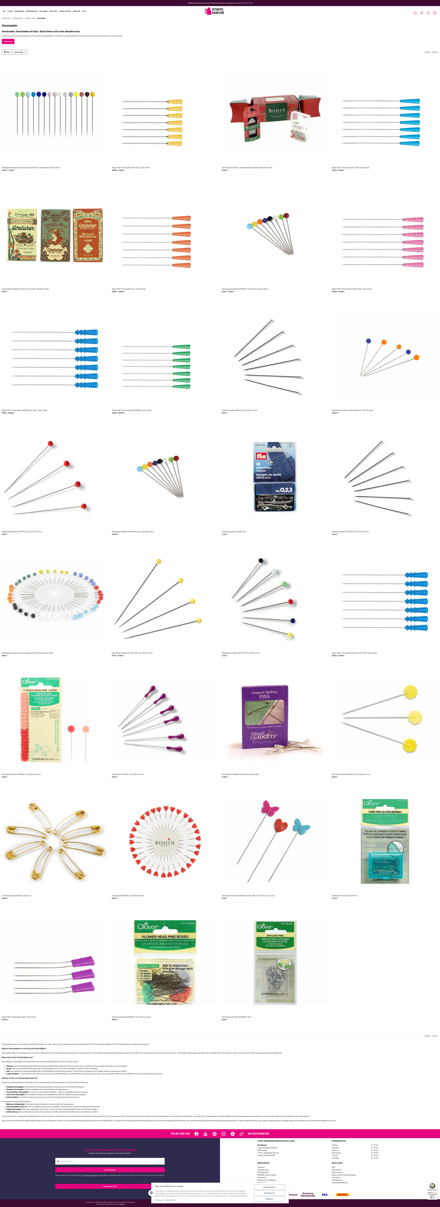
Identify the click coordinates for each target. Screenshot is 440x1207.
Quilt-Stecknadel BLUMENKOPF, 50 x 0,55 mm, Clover (21, 774)
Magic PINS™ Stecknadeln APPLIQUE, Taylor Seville (131, 168)
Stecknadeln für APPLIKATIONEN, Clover (237, 1017)
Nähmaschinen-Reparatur (266, 1180)
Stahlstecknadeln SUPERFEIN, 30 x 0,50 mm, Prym (350, 532)
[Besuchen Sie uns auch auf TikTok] (233, 1134)
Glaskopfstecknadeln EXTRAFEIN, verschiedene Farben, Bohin (245, 289)
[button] (415, 13)
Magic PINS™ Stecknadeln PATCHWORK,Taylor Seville (131, 410)
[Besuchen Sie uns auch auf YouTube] (205, 1134)
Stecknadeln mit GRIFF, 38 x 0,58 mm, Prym (128, 774)
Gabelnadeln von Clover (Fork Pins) (344, 896)
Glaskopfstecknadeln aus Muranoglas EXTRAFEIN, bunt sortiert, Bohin (27, 653)
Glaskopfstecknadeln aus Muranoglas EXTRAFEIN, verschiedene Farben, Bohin (31, 168)
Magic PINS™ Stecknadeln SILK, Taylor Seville (129, 289)
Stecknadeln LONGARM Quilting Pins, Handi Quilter (240, 774)
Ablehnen (269, 1199)
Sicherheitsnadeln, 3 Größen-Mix (234, 532)
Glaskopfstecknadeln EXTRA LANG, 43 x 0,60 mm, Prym (132, 653)
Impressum (159, 1200)
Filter (7, 52)
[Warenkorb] (435, 13)
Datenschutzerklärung (91, 1175)
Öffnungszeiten (263, 1172)
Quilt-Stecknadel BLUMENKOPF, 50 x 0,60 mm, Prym (351, 774)
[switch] (432, 1197)
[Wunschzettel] (428, 13)
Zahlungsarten (337, 1180)
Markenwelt (261, 1177)
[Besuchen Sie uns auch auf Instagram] (224, 1134)
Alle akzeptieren (269, 1187)
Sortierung (19, 52)
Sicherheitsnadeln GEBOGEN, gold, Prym (16, 896)
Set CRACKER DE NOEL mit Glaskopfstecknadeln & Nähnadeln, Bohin (247, 168)
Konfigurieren (269, 1193)
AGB (333, 1167)
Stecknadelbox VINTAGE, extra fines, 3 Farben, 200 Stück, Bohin (25, 289)
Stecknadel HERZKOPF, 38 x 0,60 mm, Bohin (128, 896)
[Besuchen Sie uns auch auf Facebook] (196, 1134)
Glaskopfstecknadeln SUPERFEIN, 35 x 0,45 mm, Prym (22, 532)
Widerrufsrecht (337, 1172)
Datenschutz (170, 1200)
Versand (122, 1204)
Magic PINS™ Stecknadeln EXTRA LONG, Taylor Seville (352, 289)
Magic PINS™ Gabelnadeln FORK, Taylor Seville (19, 1017)
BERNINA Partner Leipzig (266, 1175)
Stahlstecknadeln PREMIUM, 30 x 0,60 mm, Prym (239, 410)
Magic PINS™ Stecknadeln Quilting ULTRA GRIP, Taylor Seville (354, 653)
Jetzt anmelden (110, 1170)
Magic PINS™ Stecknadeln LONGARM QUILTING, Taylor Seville (24, 410)
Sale (84, 11)
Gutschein (261, 1167)
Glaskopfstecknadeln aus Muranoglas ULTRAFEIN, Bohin (352, 410)
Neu (4, 11)
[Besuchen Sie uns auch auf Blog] (242, 1134)
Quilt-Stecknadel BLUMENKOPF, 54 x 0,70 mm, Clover (131, 1017)
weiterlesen (8, 41)
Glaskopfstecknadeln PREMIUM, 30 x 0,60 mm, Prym (241, 653)
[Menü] (436, 1183)
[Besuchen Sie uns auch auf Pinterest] (214, 1134)
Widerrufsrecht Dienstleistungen (344, 1175)
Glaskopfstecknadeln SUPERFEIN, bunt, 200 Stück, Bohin (133, 532)
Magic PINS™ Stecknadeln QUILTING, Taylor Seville (350, 168)
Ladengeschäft (263, 1170)
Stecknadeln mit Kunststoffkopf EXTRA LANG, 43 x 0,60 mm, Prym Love (248, 896)
